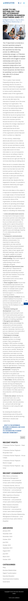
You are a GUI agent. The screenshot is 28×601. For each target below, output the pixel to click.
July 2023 (5, 554)
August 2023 (6, 551)
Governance (6, 582)
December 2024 (7, 533)
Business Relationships (13, 22)
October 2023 (7, 545)
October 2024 (7, 539)
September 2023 (7, 548)
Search (22, 437)
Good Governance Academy (11, 579)
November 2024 (7, 536)
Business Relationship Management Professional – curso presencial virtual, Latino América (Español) (13, 490)
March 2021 (6, 556)
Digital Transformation (9, 573)
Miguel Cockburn (10, 20)
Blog (4, 22)
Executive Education (8, 576)
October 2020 (7, 559)
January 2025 (6, 531)
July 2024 (5, 542)
